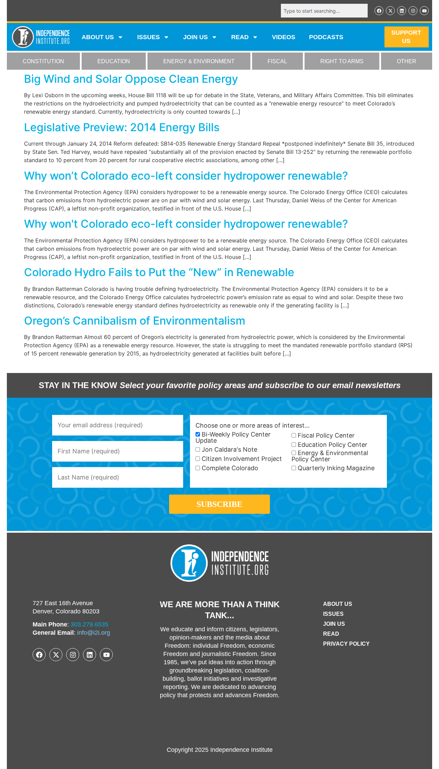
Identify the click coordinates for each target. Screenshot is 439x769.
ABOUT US (98, 37)
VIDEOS (283, 37)
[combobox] (324, 11)
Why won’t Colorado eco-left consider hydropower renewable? (186, 175)
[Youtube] (424, 10)
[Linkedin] (401, 10)
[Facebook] (379, 10)
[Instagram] (412, 10)
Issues (148, 37)
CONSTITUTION (43, 61)
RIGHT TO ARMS (342, 61)
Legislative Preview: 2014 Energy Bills (122, 127)
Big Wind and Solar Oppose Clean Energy (131, 79)
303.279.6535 (89, 624)
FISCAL (277, 61)
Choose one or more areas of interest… (252, 425)
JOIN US (195, 37)
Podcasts (326, 37)
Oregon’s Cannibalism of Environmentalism (134, 320)
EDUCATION (113, 61)
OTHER (406, 61)
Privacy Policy (346, 644)
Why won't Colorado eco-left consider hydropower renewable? (186, 223)
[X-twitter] (390, 10)
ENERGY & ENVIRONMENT (199, 61)
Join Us (334, 624)
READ (240, 37)
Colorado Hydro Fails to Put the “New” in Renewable (159, 272)
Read (331, 634)
